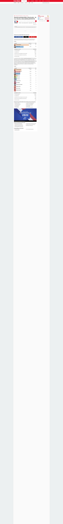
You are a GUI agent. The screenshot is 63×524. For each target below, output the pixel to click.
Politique (15, 2)
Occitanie (24, 15)
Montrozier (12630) (17, 129)
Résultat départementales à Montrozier (31, 123)
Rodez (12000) (30, 22)
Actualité (40, 17)
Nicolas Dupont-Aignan (19, 84)
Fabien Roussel (18, 88)
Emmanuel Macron (18, 44)
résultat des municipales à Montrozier (29, 61)
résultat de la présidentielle (27, 58)
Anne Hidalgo (18, 82)
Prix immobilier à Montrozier (29, 129)
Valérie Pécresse (18, 80)
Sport (39, 18)
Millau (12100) (34, 22)
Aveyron (27, 15)
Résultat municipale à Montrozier (19, 125)
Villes (32, 2)
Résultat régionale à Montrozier (19, 124)
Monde (29, 2)
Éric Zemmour (18, 78)
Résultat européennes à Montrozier (30, 124)
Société (18, 2)
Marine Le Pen (18, 46)
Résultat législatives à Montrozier (19, 126)
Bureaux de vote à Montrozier (18, 123)
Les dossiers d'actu (41, 19)
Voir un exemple (47, 17)
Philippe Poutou (18, 86)
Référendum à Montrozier (29, 125)
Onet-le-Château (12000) (25, 22)
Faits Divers (22, 2)
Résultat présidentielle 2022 (18, 15)
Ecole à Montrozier (17, 130)
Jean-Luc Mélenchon (19, 71)
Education (26, 2)
